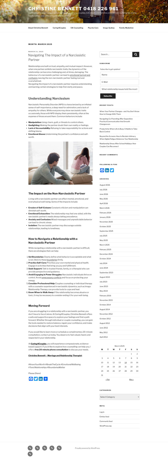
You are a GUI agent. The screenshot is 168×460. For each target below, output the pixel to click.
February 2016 (105, 296)
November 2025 (106, 222)
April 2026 (104, 203)
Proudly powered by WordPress (87, 448)
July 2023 (103, 282)
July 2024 (103, 263)
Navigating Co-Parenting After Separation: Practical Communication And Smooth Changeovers (116, 121)
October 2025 (105, 226)
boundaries (52, 260)
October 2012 (105, 319)
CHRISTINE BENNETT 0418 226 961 (73, 8)
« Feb (108, 379)
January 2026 (105, 217)
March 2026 (104, 208)
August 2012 (105, 323)
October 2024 (105, 259)
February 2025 (105, 249)
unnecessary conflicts (51, 277)
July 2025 (103, 236)
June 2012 (104, 328)
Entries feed (104, 417)
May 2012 (103, 332)
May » (131, 379)
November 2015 (106, 300)
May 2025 (104, 240)
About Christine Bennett (38, 28)
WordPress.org (105, 426)
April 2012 (104, 337)
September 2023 (106, 272)
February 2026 (105, 213)
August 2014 (105, 309)
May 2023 (104, 291)
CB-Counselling (77, 28)
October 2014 (105, 305)
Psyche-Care (93, 28)
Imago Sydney (109, 28)
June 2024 (104, 268)
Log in (102, 412)
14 (126, 362)
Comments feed (106, 421)
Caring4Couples (59, 28)
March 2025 (104, 245)
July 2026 (103, 190)
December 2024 (106, 254)
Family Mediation (126, 28)
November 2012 (106, 314)
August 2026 (105, 185)
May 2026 (104, 199)
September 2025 (106, 231)
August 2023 (105, 277)
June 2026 (104, 194)
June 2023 (104, 286)
